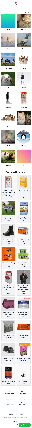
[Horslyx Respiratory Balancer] (23, 254)
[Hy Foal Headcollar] (23, 372)
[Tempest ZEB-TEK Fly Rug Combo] (8, 208)
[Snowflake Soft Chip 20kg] (23, 231)
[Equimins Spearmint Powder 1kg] (8, 327)
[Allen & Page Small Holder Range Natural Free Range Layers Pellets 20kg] (8, 182)
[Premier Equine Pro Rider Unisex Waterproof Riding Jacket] (23, 277)
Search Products (9, 393)
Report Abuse (16, 421)
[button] (16, 425)
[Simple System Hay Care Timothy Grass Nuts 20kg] (8, 277)
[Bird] (8, 137)
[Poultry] (24, 59)
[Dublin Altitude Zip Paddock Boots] (8, 231)
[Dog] (8, 118)
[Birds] (8, 21)
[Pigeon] (24, 40)
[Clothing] (24, 79)
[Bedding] (24, 21)
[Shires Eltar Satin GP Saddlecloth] (8, 304)
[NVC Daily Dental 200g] (8, 254)
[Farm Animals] (8, 59)
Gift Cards (22, 404)
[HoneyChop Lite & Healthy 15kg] (23, 208)
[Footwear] (8, 98)
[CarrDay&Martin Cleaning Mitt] (23, 327)
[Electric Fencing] (24, 137)
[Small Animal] (8, 156)
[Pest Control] (24, 98)
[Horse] (8, 40)
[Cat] (24, 118)
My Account (22, 393)
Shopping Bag (10, 404)
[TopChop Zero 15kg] (23, 182)
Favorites (22, 399)
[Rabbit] (8, 79)
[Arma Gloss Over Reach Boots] (8, 349)
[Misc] (24, 156)
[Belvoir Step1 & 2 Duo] (8, 372)
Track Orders (9, 399)
